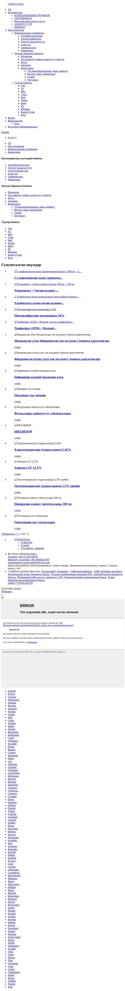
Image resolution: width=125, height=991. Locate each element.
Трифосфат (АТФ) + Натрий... (35, 328)
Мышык (25, 109)
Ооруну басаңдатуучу (33, 41)
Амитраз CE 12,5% (28, 467)
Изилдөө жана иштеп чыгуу (29, 21)
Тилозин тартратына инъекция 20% (71, 574)
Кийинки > (10, 534)
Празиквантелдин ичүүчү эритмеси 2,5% (40, 577)
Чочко (24, 100)
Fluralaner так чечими (30, 395)
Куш (23, 115)
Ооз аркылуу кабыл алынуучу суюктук (42, 59)
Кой (23, 97)
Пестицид (32, 79)
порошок (26, 65)
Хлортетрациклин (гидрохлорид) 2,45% (42, 449)
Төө (23, 85)
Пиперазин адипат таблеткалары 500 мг (43, 504)
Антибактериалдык (31, 35)
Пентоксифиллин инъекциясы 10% (39, 315)
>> (17, 534)
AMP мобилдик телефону (108, 571)
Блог (17, 123)
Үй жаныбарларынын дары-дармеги (47, 71)
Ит (22, 106)
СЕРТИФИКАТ (23, 18)
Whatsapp (6, 591)
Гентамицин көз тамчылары (34, 522)
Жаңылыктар (15, 120)
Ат (22, 88)
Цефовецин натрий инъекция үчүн (38, 377)
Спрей (31, 76)
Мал (23, 91)
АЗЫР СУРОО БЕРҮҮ (20, 583)
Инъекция (26, 56)
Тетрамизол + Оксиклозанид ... (36, 290)
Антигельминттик (31, 38)
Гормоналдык (28, 47)
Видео (11, 117)
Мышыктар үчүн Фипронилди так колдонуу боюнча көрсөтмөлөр (61, 340)
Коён (23, 103)
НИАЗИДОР (23, 431)
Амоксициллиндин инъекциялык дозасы (85, 577)
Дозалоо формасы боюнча (28, 53)
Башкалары (27, 50)
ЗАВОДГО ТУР (23, 24)
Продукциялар (16, 30)
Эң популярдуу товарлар (54, 571)
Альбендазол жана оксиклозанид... (39, 303)
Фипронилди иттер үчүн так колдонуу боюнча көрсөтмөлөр (57, 359)
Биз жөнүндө (15, 12)
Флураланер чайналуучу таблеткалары (42, 413)
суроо (17, 347)
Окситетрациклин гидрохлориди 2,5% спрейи (47, 486)
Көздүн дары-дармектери (41, 74)
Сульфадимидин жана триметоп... (38, 278)
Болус (24, 62)
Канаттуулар (28, 112)
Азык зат (26, 44)
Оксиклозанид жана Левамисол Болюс (29, 574)
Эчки (24, 94)
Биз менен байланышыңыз (22, 126)
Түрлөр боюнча (23, 82)
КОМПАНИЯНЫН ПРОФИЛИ (32, 15)
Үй (9, 9)
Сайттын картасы (81, 571)
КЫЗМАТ (19, 27)
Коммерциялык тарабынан (29, 33)
